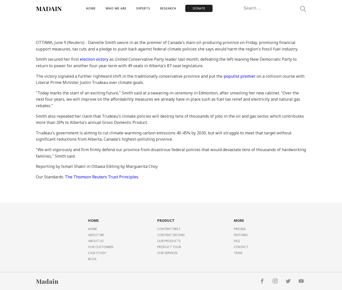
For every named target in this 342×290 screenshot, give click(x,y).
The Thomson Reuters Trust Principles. (102, 177)
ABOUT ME (96, 235)
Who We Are (116, 8)
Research (168, 8)
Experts (143, 8)
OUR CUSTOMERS (101, 247)
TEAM (238, 253)
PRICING (240, 229)
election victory (94, 59)
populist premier (240, 76)
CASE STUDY (97, 253)
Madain (47, 281)
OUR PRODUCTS (169, 241)
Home (91, 8)
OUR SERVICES (167, 253)
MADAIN (49, 8)
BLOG (92, 259)
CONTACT (241, 247)
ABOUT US (96, 241)
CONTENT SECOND (171, 235)
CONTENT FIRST (169, 229)
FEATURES (241, 235)
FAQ (237, 241)
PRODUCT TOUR (169, 247)
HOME (92, 229)
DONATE (199, 8)
